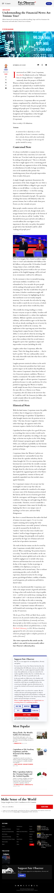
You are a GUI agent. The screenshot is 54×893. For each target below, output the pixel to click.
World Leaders (5, 841)
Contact (31, 841)
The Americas (19, 826)
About (30, 836)
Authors (31, 834)
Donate (22, 875)
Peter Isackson (8, 29)
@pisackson (5, 72)
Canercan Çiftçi (29, 784)
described (20, 75)
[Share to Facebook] (6, 77)
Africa (18, 834)
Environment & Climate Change (8, 839)
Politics (3, 826)
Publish (30, 839)
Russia (30, 826)
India (18, 841)
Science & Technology (6, 836)
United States (19, 839)
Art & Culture (4, 834)
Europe (18, 829)
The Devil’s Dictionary (20, 628)
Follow (6, 69)
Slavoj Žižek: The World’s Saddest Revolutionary (23, 734)
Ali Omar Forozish (19, 784)
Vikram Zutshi (17, 743)
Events (30, 829)
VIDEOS (42, 833)
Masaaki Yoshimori (28, 764)
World (3, 844)
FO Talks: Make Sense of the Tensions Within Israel (46, 836)
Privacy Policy (17, 811)
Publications (32, 831)
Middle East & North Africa (22, 831)
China (18, 844)
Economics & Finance (6, 829)
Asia (17, 836)
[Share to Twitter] (6, 80)
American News (6, 10)
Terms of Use (25, 811)
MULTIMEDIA (43, 826)
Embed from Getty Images (18, 233)
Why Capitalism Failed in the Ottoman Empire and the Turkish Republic (22, 774)
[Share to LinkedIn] (6, 82)
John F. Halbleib (18, 764)
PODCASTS (43, 841)
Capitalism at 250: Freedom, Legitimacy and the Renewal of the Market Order (23, 752)
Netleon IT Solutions (34, 890)
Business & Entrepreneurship (8, 831)
